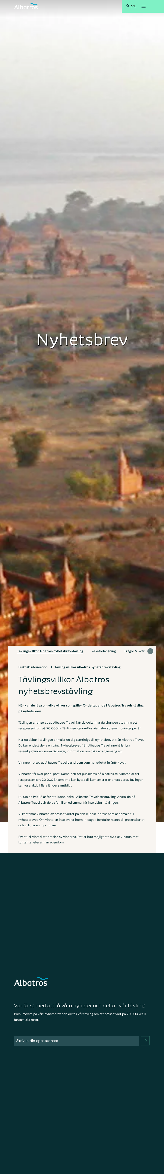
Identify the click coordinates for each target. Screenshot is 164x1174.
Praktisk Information (33, 667)
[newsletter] (145, 1041)
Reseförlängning (103, 651)
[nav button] (150, 651)
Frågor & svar (134, 651)
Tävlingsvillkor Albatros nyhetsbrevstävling (50, 651)
